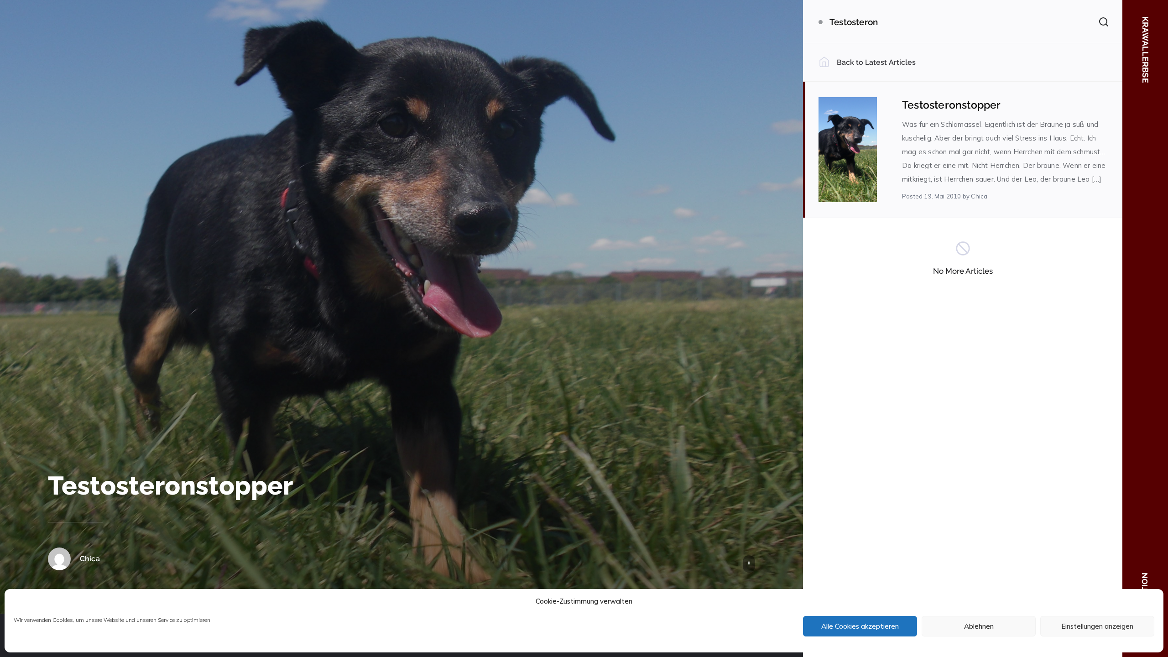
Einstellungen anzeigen (1097, 626)
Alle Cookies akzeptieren (860, 626)
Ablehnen (979, 626)
